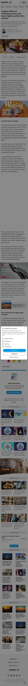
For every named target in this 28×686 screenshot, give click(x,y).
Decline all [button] (14, 354)
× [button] (25, 327)
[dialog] (14, 343)
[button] (14, 357)
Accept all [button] (14, 350)
